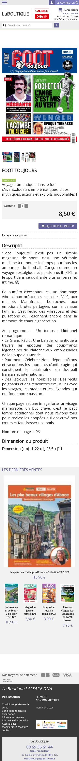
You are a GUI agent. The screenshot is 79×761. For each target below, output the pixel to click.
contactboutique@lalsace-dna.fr (39, 758)
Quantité (9, 206)
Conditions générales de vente (15, 706)
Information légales (13, 717)
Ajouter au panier (60, 226)
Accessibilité (9, 723)
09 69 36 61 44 (39, 747)
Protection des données (15, 720)
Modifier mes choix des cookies (15, 728)
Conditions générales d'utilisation (14, 712)
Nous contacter (44, 707)
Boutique (29, 13)
